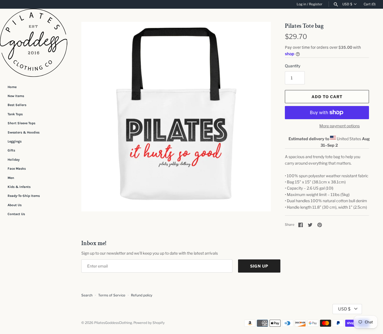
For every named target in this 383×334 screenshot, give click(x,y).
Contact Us (16, 214)
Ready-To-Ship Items (24, 196)
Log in (301, 4)
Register (315, 4)
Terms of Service (111, 295)
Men (11, 178)
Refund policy (141, 295)
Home (12, 87)
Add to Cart (327, 96)
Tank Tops (15, 114)
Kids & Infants (19, 187)
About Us (15, 205)
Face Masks (17, 169)
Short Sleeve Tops (21, 123)
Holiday (14, 160)
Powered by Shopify (149, 323)
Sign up (259, 266)
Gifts (11, 150)
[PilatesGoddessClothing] (33, 43)
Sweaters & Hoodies (24, 132)
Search (87, 295)
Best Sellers (17, 105)
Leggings (15, 141)
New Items (16, 96)
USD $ (347, 4)
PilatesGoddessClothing (113, 323)
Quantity (292, 65)
